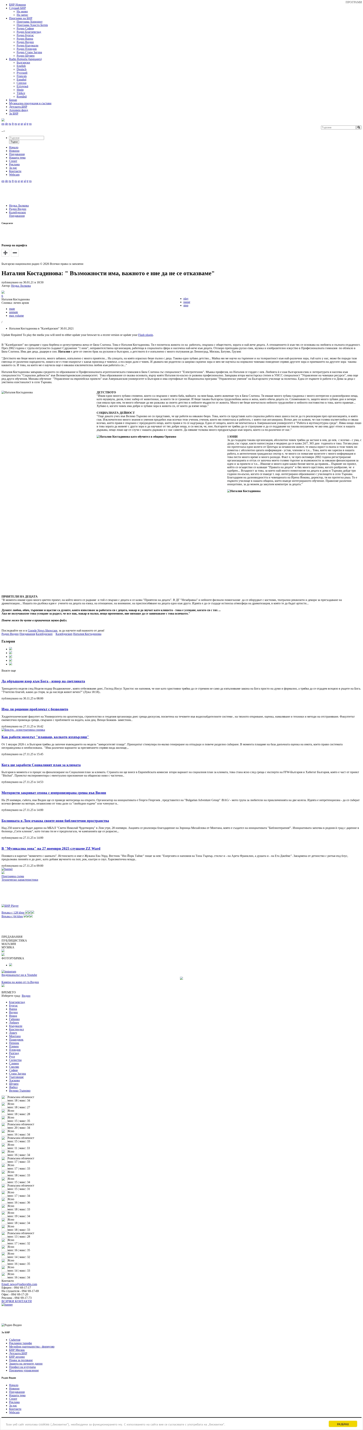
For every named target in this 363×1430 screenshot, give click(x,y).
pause (186, 302)
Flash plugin (145, 334)
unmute (13, 312)
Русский (22, 72)
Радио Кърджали (27, 45)
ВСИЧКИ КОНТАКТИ (17, 1301)
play (185, 298)
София (13, 1070)
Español (21, 79)
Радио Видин (25, 42)
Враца (13, 1015)
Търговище (16, 1077)
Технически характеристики (20, 879)
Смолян (14, 1066)
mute (12, 308)
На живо (22, 11)
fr (13, 123)
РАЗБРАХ (343, 1423)
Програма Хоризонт (30, 21)
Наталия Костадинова (87, 634)
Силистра (15, 1060)
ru (10, 123)
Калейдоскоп (17, 212)
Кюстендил (16, 1029)
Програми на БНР (20, 18)
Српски (21, 82)
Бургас (13, 1005)
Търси (14, 141)
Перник (14, 1043)
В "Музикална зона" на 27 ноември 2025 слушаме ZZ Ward (51, 848)
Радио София (25, 28)
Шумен (14, 1083)
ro (30, 123)
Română (22, 96)
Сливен (14, 1063)
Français (22, 76)
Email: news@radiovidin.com (19, 1284)
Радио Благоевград (29, 31)
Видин (13, 1012)
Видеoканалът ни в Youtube (19, 975)
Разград (14, 1053)
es (16, 123)
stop (185, 305)
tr (27, 123)
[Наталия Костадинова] (10, 649)
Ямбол (13, 1087)
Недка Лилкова (19, 205)
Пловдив (15, 1049)
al (25, 123)
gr (22, 123)
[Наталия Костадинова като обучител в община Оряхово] (10, 664)
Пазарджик (16, 1039)
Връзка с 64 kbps (12, 916)
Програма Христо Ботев (32, 25)
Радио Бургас (25, 35)
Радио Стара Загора (29, 52)
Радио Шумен (26, 55)
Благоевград (17, 1002)
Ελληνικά (22, 86)
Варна (13, 1009)
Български (23, 62)
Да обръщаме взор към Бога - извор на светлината (43, 681)
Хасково (14, 1080)
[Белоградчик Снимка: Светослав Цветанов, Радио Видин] (10, 965)
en (3, 123)
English (21, 65)
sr (19, 123)
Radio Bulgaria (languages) (25, 59)
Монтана (15, 1036)
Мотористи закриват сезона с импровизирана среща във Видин (54, 793)
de (6, 123)
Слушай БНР (17, 8)
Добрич (14, 1022)
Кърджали (15, 1026)
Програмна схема (13, 876)
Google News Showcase (42, 630)
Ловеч (13, 1032)
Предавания (17, 215)
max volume (16, 315)
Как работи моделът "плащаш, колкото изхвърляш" (45, 737)
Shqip (20, 89)
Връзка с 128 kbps (13, 912)
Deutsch (21, 69)
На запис (22, 14)
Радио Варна (25, 38)
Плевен (14, 1046)
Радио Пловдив (27, 48)
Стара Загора (17, 1073)
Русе (12, 1056)
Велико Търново (19, 1090)
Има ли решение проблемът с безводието (35, 709)
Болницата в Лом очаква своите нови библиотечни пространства (55, 821)
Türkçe (21, 93)
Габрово (14, 1019)
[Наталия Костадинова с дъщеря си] (10, 660)
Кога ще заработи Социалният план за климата (41, 765)
